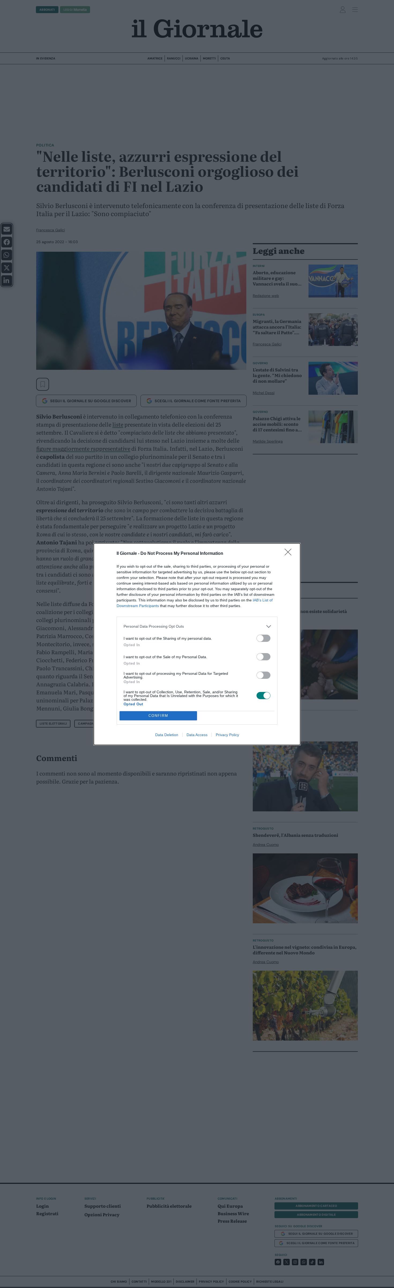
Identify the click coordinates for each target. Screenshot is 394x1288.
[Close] (290, 554)
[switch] (263, 638)
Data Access (197, 735)
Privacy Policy (227, 735)
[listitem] (197, 626)
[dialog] (197, 644)
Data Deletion (166, 735)
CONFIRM (158, 716)
